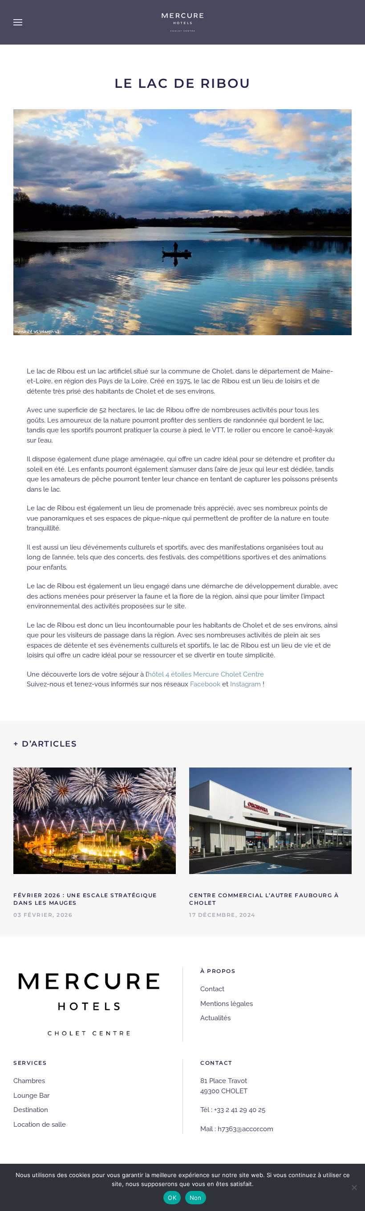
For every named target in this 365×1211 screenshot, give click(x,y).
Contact (212, 989)
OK (172, 1197)
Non (196, 1197)
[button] (17, 22)
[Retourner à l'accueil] (182, 22)
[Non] (353, 1187)
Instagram (245, 684)
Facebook (205, 684)
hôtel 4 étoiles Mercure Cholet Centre (206, 674)
